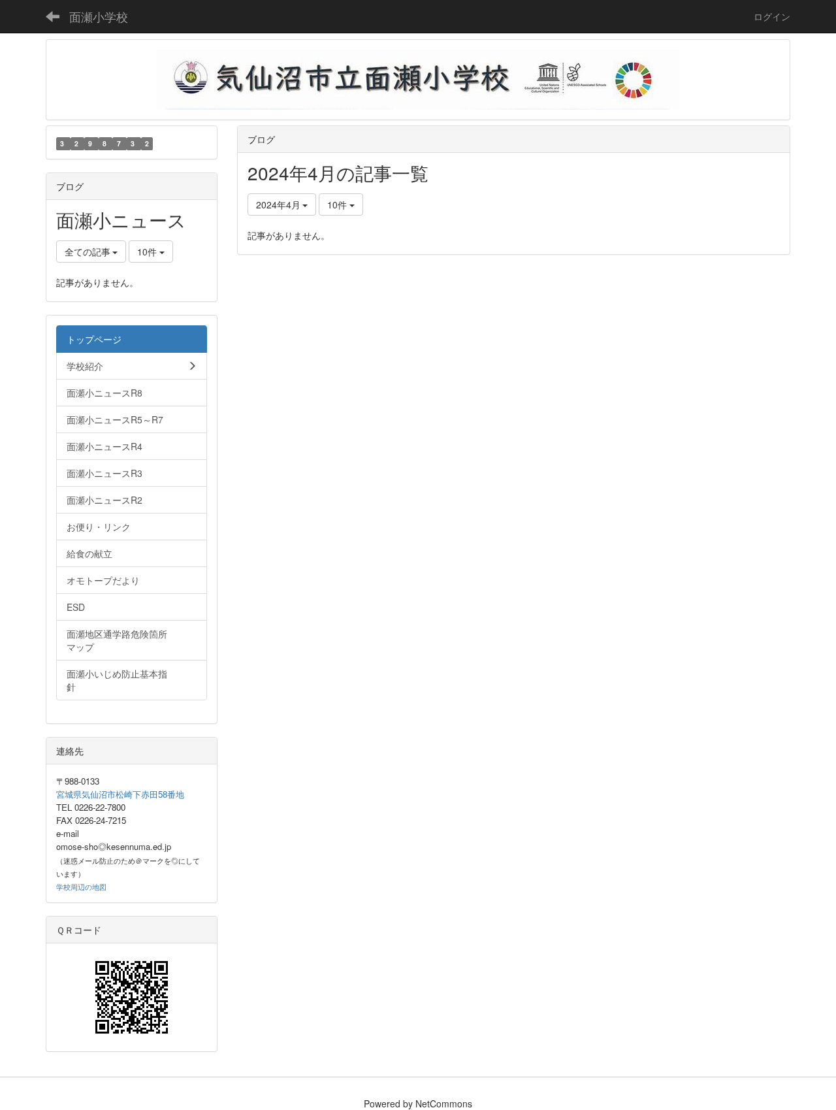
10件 (338, 204)
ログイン (772, 16)
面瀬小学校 (98, 16)
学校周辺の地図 (81, 887)
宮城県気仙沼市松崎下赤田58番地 (120, 794)
